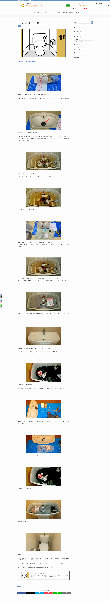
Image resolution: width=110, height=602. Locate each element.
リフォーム (78, 41)
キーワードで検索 (95, 3)
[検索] (108, 5)
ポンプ (77, 39)
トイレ (19, 586)
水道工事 (78, 47)
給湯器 (77, 55)
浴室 (77, 52)
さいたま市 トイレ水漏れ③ (37, 573)
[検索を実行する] (92, 22)
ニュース (78, 36)
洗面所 (77, 49)
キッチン (78, 31)
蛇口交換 (78, 57)
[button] (21, 593)
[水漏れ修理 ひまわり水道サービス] (33, 5)
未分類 (77, 44)
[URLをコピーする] (66, 593)
